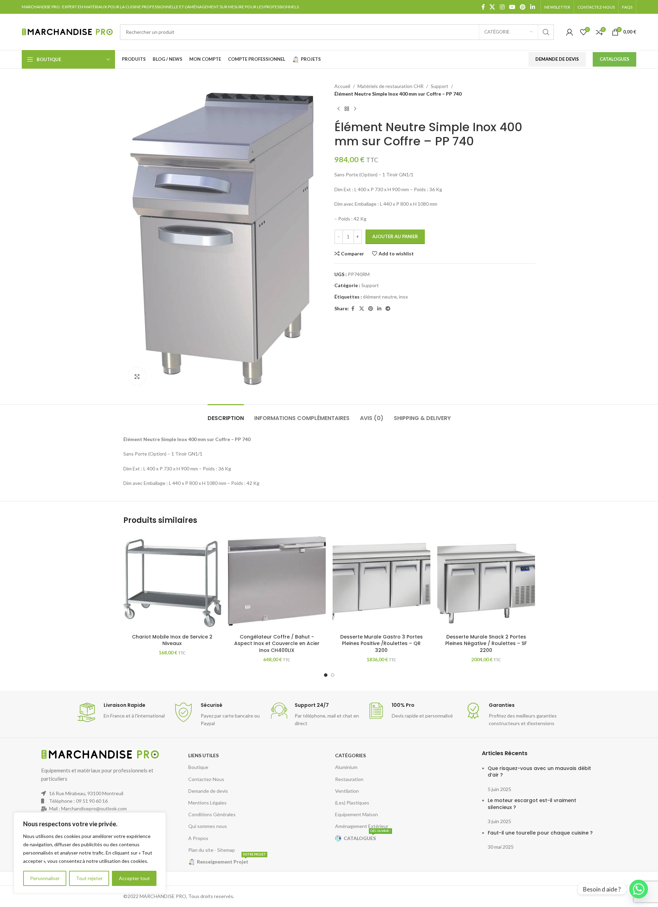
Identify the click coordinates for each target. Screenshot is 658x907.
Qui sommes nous (207, 826)
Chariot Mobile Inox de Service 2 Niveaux (172, 640)
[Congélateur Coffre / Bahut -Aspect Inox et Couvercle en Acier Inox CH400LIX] (277, 581)
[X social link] (492, 7)
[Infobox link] (121, 712)
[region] (90, 852)
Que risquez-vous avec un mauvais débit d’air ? (539, 772)
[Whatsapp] (638, 889)
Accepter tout (134, 878)
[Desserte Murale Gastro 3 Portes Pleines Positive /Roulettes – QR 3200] (381, 581)
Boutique (198, 767)
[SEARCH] (546, 32)
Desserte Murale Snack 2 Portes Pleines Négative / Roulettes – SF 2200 (486, 643)
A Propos (198, 838)
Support (439, 86)
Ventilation (347, 791)
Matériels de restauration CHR (390, 86)
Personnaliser (45, 878)
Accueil (342, 86)
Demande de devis (208, 791)
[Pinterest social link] (523, 7)
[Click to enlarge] (137, 376)
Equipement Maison (356, 814)
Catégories (350, 755)
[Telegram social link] (387, 308)
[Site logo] (67, 31)
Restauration (349, 779)
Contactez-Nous (206, 779)
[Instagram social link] (502, 7)
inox (403, 297)
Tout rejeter (89, 878)
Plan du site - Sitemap (211, 850)
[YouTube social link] (512, 7)
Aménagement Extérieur (361, 826)
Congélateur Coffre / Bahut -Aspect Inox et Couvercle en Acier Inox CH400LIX (277, 643)
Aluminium (346, 767)
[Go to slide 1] (325, 675)
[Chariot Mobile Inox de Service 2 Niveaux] (172, 581)
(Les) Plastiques (352, 803)
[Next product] (355, 109)
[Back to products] (347, 109)
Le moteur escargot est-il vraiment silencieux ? (532, 804)
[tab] (226, 414)
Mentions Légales (207, 803)
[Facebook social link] (483, 7)
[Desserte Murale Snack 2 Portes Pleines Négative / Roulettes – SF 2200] (486, 581)
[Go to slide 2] (332, 675)
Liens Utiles (203, 755)
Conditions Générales (212, 814)
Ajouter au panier (395, 236)
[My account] (569, 32)
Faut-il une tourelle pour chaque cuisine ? (540, 832)
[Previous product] (338, 109)
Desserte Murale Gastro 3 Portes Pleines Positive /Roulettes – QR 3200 (381, 643)
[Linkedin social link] (532, 7)
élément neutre (380, 297)
